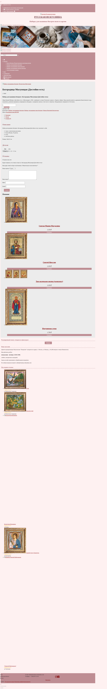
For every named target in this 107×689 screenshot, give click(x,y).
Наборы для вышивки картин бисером (16, 68)
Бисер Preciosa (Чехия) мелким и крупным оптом (19, 63)
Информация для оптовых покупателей (13, 7)
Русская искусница (48, 16)
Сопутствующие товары (13, 70)
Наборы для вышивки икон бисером (16, 66)
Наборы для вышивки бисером (14, 64)
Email (4, 186)
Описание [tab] (7, 115)
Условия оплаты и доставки (12, 9)
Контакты (47, 680)
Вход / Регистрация (8, 11)
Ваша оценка (6, 168)
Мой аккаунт (8, 77)
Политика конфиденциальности (22, 681)
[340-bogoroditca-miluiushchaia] (16, 84)
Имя (3, 182)
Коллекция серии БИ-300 (12, 112)
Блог (4, 71)
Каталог (5, 61)
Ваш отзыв (5, 179)
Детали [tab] (7, 116)
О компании (6, 73)
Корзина (7, 78)
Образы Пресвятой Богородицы (51, 110)
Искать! (48, 342)
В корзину (6, 107)
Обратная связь (7, 75)
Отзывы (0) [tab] (8, 118)
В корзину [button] (49, 232)
